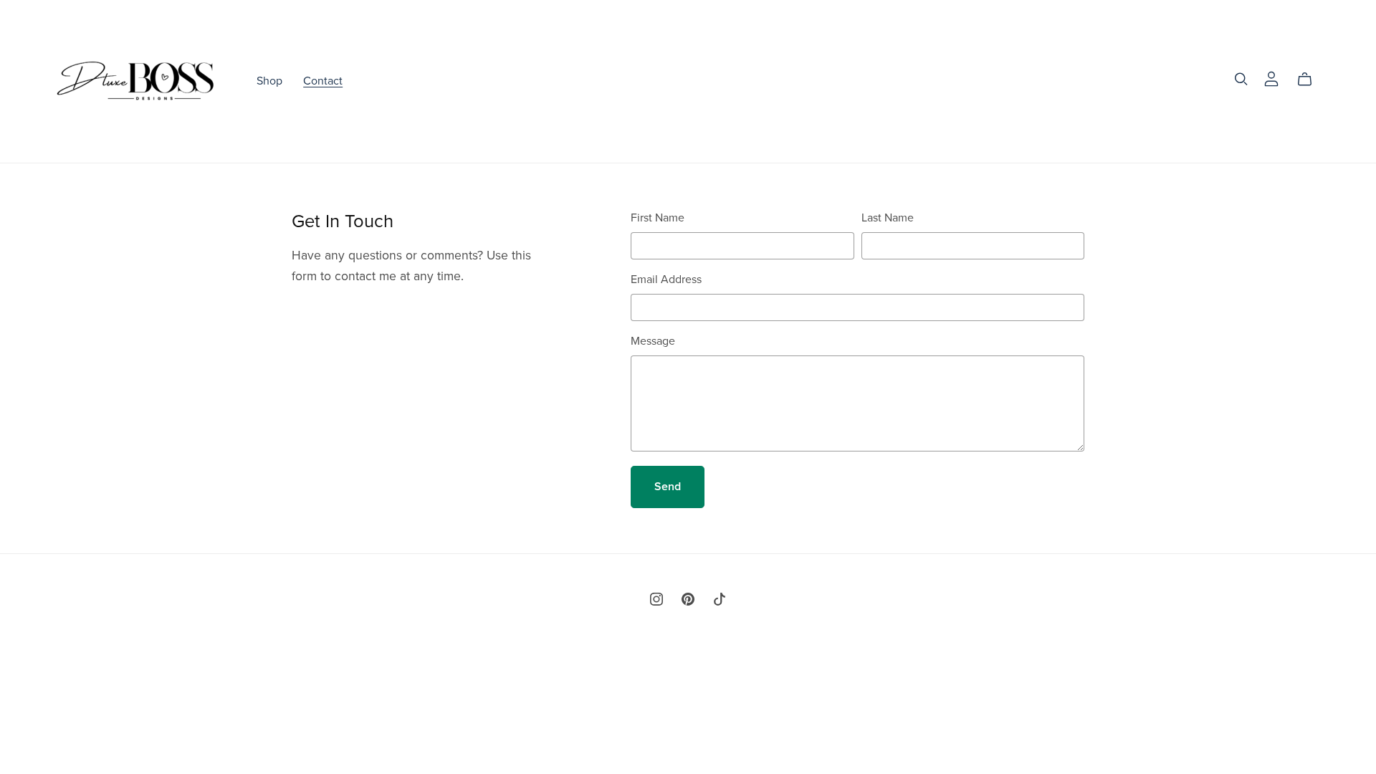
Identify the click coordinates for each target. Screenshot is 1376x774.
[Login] (1271, 78)
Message (653, 341)
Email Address (666, 279)
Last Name (887, 218)
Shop (269, 81)
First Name (657, 218)
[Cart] (1310, 79)
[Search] (1241, 79)
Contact (323, 81)
